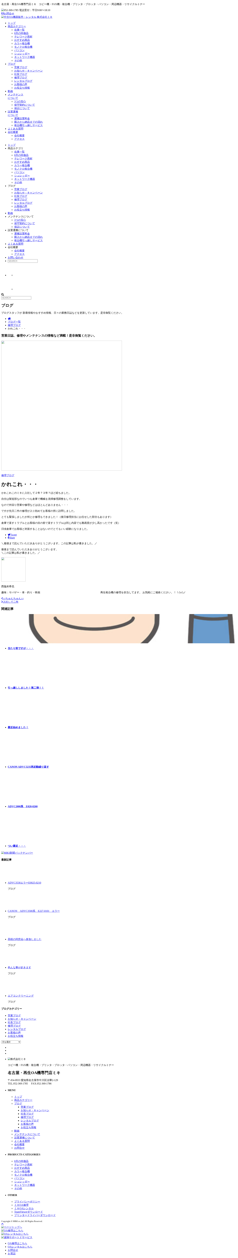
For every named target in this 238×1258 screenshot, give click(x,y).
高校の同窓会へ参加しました (24, 939)
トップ (12, 23)
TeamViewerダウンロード (28, 1211)
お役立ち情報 (22, 87)
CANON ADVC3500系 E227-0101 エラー (34, 911)
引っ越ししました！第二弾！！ (26, 687)
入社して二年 (10, 601)
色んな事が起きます (19, 967)
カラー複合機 (22, 43)
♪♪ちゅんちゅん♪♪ (13, 598)
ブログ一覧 (14, 321)
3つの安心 (20, 101)
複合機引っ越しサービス (28, 125)
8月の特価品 (21, 33)
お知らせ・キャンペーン (28, 70)
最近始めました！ (18, 727)
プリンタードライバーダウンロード (35, 1215)
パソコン (19, 50)
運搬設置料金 (22, 118)
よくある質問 (15, 128)
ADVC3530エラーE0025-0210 (24, 882)
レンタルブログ (23, 81)
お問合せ (9, 13)
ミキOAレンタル (24, 1208)
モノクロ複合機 (23, 46)
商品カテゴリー (17, 26)
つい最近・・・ (17, 845)
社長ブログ (20, 74)
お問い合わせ (15, 257)
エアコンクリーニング (21, 995)
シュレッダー (22, 53)
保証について (22, 108)
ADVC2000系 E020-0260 (23, 806)
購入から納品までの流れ (28, 121)
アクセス (19, 139)
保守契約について (24, 104)
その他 (18, 60)
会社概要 (13, 132)
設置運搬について (24, 1137)
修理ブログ (20, 77)
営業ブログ (20, 67)
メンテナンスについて (27, 1134)
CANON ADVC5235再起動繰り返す (28, 766)
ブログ (12, 64)
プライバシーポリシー (27, 1201)
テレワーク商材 (23, 36)
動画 (10, 91)
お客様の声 (20, 84)
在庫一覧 (19, 29)
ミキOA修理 (21, 1205)
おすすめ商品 (22, 40)
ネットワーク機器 (24, 57)
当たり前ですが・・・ (21, 648)
